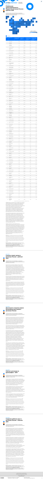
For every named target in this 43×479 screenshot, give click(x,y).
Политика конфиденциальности (21, 475)
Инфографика (8, 306)
